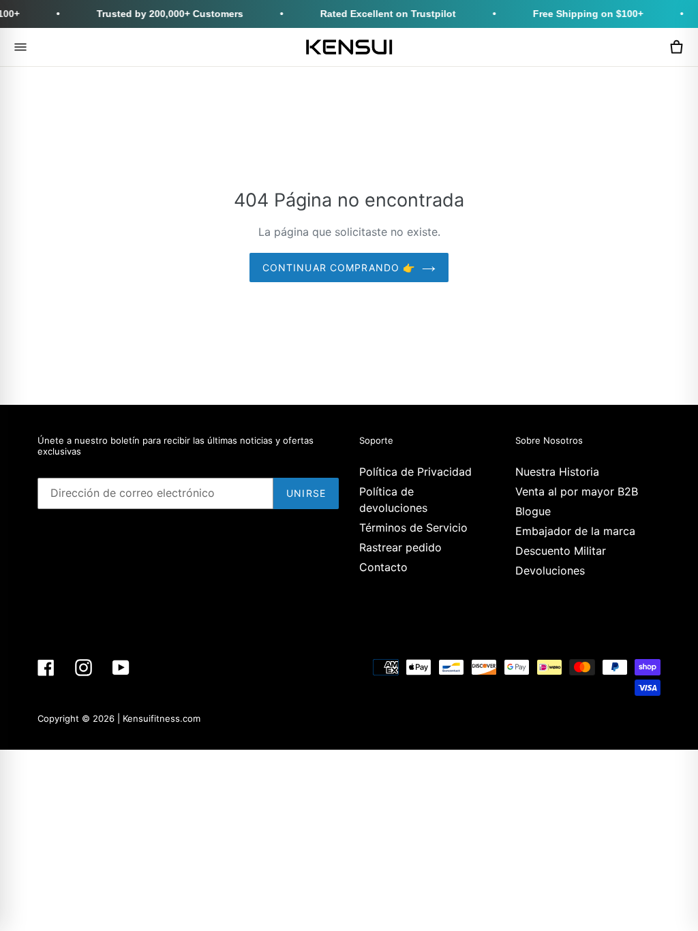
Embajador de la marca (575, 531)
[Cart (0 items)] (676, 47)
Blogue (533, 511)
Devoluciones (550, 570)
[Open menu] (20, 47)
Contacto (383, 567)
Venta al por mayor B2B (576, 491)
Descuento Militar (560, 551)
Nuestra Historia (557, 471)
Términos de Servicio (413, 527)
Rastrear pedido (400, 547)
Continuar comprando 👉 (339, 267)
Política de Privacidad (415, 471)
